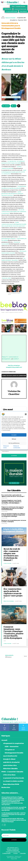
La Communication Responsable (11, 97)
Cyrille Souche (7, 563)
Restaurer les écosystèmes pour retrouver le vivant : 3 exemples (13, 521)
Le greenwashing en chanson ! (10, 237)
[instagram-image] (7, 667)
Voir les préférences (14, 443)
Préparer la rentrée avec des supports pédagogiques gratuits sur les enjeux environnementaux (12, 508)
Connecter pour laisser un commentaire (14, 375)
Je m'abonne (14, 455)
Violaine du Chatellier (10, 18)
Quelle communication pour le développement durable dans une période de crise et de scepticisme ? (13, 224)
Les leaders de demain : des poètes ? (13, 259)
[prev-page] (2, 825)
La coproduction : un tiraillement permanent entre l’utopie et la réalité (13, 162)
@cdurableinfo (9, 655)
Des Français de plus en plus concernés (13, 252)
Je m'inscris (14, 840)
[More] (18, 105)
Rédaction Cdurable (9, 601)
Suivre (25, 656)
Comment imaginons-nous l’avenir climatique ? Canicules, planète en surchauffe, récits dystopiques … (11, 501)
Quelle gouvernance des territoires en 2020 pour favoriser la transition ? (12, 193)
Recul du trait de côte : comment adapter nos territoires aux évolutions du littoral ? (12, 554)
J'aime (4, 724)
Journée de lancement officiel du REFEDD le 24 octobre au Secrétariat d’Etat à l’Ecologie (13, 820)
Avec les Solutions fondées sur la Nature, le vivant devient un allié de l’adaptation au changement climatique (13, 515)
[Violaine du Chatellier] (3, 17)
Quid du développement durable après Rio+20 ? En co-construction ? (13, 172)
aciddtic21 (16, 359)
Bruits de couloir (6, 278)
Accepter (14, 435)
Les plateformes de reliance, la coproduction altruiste (13, 187)
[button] (25, 414)
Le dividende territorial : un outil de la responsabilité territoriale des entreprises (13, 808)
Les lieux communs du (11, 167)
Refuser (14, 439)
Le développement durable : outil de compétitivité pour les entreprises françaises (13, 814)
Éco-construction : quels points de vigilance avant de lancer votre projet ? (13, 495)
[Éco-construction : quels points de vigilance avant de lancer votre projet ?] (14, 576)
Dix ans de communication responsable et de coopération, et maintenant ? (13, 211)
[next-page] (5, 825)
